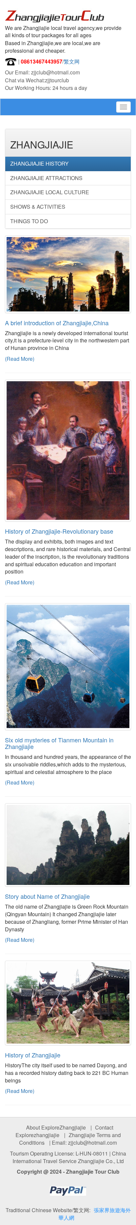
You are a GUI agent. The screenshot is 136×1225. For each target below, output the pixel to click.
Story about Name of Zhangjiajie (47, 896)
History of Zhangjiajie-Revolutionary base (59, 531)
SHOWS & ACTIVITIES (37, 206)
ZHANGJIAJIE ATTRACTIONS (46, 178)
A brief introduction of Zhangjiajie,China (57, 322)
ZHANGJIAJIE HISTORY (39, 163)
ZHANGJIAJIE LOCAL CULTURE (49, 192)
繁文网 (72, 61)
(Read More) (19, 358)
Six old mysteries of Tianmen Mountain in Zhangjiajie (59, 743)
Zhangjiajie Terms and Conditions (70, 1138)
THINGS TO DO (29, 221)
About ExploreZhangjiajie (56, 1127)
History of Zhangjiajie (32, 1055)
